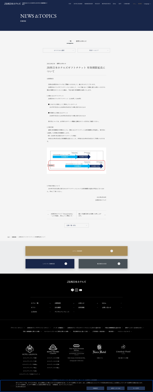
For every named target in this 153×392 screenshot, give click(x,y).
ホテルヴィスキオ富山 (53, 367)
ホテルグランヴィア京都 (29, 358)
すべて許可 (136, 388)
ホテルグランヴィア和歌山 (29, 364)
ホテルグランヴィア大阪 (29, 361)
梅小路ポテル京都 (123, 358)
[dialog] (76, 386)
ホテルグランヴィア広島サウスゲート (29, 374)
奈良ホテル (100, 358)
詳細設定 (95, 388)
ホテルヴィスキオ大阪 (53, 361)
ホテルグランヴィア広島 (29, 371)
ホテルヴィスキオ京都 (53, 358)
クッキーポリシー (21, 386)
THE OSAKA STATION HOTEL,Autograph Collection (76, 359)
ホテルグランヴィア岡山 (29, 367)
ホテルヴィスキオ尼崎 (53, 364)
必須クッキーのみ (115, 388)
